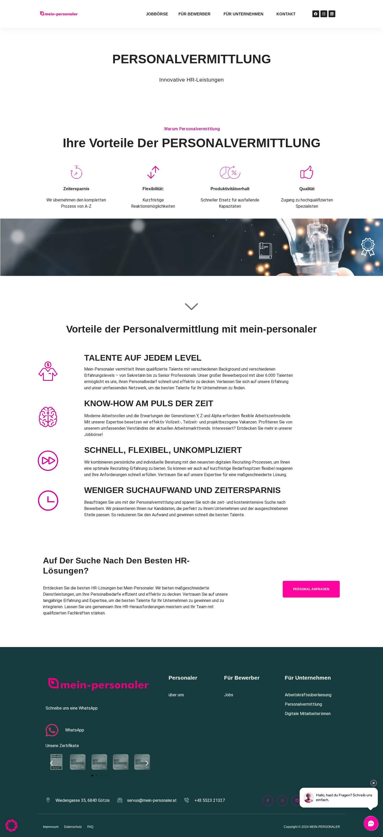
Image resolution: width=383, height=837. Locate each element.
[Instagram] (323, 13)
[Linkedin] (332, 13)
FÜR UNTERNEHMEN (243, 14)
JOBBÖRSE (157, 14)
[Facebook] (315, 13)
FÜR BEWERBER (194, 14)
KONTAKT (285, 14)
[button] (51, 763)
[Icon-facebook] (267, 800)
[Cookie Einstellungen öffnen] (11, 830)
